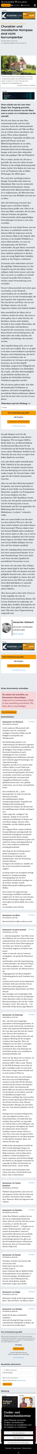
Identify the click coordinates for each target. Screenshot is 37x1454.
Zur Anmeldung (9, 712)
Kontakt (8, 1448)
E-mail (2, 51)
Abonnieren (7, 1384)
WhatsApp (31, 47)
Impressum (17, 1448)
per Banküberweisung (18, 426)
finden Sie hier (21, 1380)
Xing (27, 47)
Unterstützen (6, 5)
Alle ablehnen (18, 1438)
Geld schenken (18, 1348)
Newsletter (26, 5)
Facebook (6, 47)
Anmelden (16, 5)
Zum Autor (18, 634)
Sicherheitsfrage (7, 1372)
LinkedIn (23, 47)
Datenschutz (26, 1448)
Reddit (11, 47)
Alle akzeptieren (18, 1433)
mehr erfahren (18, 1357)
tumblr (15, 47)
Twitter (2, 47)
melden (31, 721)
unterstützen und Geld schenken (18, 421)
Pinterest (19, 47)
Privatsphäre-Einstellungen (18, 1443)
